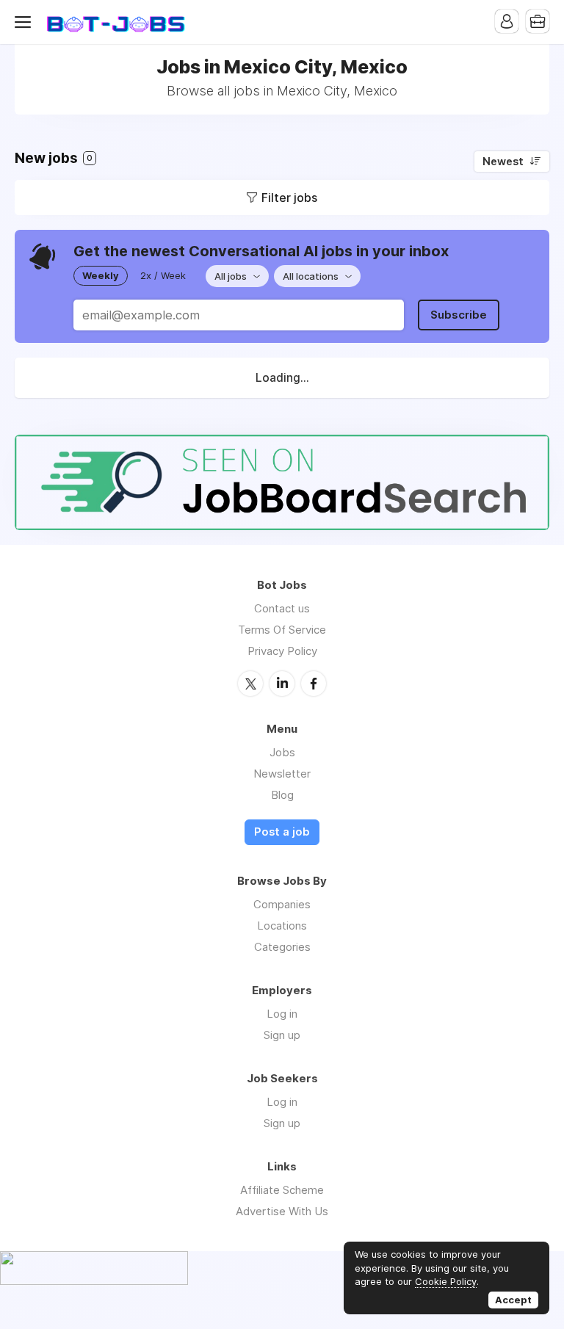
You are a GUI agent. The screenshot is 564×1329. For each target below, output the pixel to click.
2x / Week (163, 275)
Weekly (100, 275)
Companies (282, 904)
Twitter (250, 683)
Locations (282, 926)
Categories (282, 947)
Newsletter (282, 774)
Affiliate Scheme (282, 1190)
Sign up (282, 1035)
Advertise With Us (282, 1211)
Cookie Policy (446, 1281)
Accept (513, 1300)
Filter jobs (289, 197)
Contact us (282, 608)
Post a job (282, 832)
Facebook (313, 683)
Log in (282, 1014)
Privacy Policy (282, 651)
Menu (26, 22)
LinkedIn (282, 683)
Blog (282, 795)
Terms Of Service (282, 630)
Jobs (282, 752)
